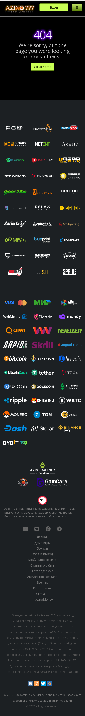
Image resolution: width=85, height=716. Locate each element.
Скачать (42, 594)
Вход (54, 7)
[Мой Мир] (49, 683)
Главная (41, 537)
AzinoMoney (44, 599)
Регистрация (42, 588)
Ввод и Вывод (42, 554)
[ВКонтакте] (30, 683)
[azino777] (36, 528)
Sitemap (42, 582)
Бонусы (42, 548)
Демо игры (42, 543)
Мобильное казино (42, 560)
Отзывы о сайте (42, 565)
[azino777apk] (59, 528)
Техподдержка (42, 571)
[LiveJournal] (55, 683)
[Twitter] (43, 683)
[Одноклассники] (36, 683)
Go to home (42, 67)
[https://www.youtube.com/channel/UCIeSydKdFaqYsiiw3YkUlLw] (25, 528)
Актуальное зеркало (42, 577)
